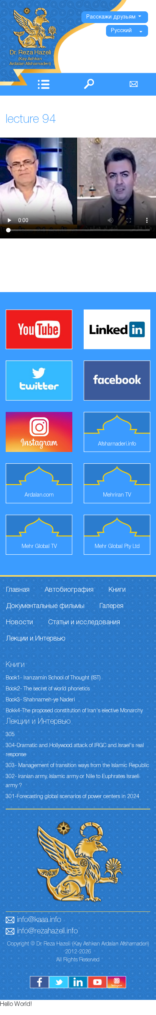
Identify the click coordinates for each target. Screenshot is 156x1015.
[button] (44, 84)
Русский (121, 30)
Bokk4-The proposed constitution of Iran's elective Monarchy (74, 711)
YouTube (97, 982)
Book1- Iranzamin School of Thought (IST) (53, 678)
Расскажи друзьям (111, 17)
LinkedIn (78, 982)
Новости (19, 622)
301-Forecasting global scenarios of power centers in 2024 (72, 796)
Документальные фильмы (45, 606)
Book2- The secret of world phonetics (48, 689)
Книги (117, 590)
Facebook (39, 982)
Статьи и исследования (84, 622)
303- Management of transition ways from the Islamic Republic (77, 765)
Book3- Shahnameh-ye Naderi (40, 700)
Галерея (111, 606)
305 (10, 734)
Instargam (116, 982)
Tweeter (58, 982)
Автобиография (69, 590)
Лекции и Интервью (36, 639)
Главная (18, 590)
